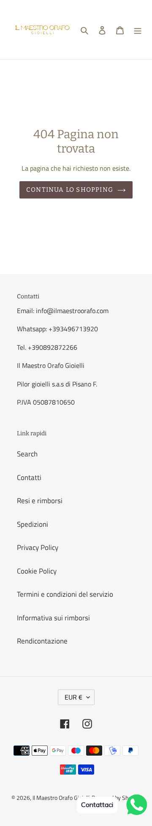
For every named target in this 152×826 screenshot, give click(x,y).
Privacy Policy (37, 547)
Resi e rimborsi (39, 500)
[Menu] (138, 30)
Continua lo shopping (69, 189)
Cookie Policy (37, 571)
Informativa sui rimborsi (53, 617)
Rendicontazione (42, 641)
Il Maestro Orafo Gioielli (61, 797)
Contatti (29, 477)
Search (27, 453)
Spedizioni (32, 524)
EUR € (73, 697)
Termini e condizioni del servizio (65, 594)
